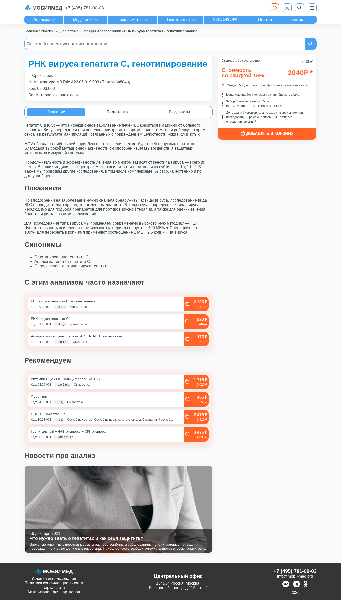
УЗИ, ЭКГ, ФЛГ (226, 19)
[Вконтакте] (285, 584)
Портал (265, 19)
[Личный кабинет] (287, 7)
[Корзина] (274, 7)
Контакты (299, 19)
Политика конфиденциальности (53, 583)
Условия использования (53, 578)
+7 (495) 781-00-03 (84, 7)
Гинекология (178, 19)
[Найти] (311, 44)
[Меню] (312, 7)
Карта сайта (54, 587)
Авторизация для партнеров (53, 592)
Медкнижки (83, 19)
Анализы (41, 19)
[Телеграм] (296, 584)
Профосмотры (130, 19)
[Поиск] (299, 7)
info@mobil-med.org (295, 576)
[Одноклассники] (306, 584)
